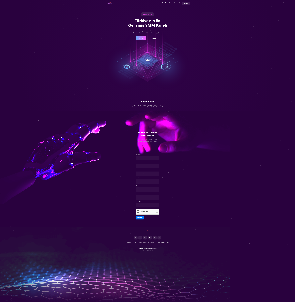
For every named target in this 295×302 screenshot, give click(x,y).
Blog (140, 242)
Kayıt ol (140, 217)
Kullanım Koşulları (160, 242)
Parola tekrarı (139, 201)
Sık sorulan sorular (148, 242)
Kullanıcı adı (138, 154)
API (179, 2)
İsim (137, 162)
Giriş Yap (164, 2)
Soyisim (138, 170)
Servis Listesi (172, 2)
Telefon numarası (140, 185)
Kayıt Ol (186, 3)
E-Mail (137, 178)
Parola (137, 193)
